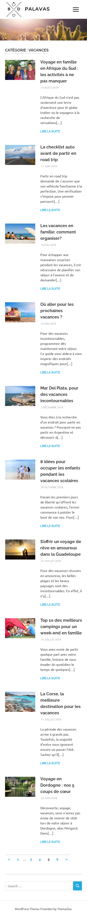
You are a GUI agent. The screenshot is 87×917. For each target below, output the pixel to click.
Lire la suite (50, 131)
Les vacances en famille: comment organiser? (58, 232)
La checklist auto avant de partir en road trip (58, 153)
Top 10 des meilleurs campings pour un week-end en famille (61, 626)
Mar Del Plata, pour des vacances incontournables (59, 394)
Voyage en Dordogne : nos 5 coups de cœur (57, 785)
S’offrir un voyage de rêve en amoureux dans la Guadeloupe (60, 548)
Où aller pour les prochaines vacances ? (57, 311)
